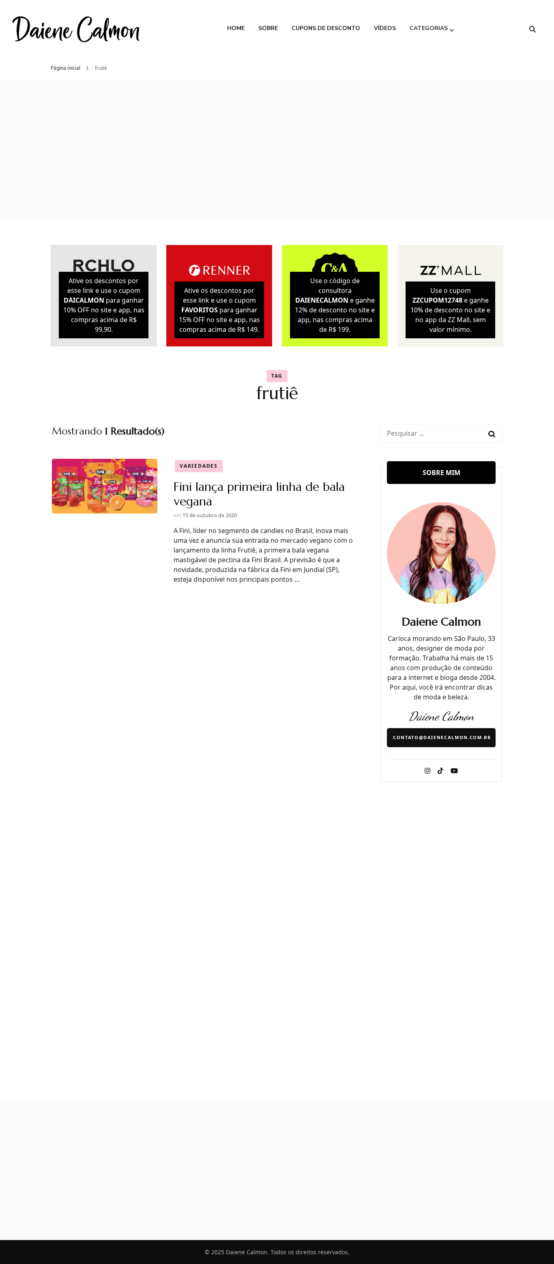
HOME (236, 28)
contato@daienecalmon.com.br (442, 737)
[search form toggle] (532, 29)
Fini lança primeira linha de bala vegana (259, 494)
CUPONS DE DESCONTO (326, 28)
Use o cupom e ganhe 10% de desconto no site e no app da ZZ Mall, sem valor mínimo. (450, 310)
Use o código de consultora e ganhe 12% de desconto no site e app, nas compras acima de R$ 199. (335, 305)
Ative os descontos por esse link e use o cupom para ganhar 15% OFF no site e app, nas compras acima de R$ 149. (219, 310)
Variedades (199, 465)
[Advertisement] (277, 149)
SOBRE (268, 28)
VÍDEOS (385, 28)
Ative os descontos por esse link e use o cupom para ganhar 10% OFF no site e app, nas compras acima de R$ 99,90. (103, 305)
